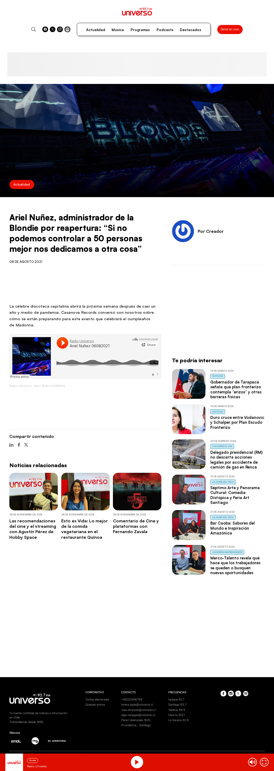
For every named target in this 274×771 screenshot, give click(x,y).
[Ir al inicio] (137, 12)
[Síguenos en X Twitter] (53, 29)
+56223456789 (131, 699)
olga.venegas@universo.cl (138, 715)
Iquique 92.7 (176, 699)
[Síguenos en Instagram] (60, 29)
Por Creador (211, 231)
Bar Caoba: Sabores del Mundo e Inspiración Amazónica (232, 528)
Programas (140, 30)
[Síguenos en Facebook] (45, 29)
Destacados (190, 30)
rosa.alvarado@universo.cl (138, 710)
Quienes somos (95, 704)
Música (118, 30)
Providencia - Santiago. (136, 725)
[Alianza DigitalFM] (35, 740)
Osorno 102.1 (176, 715)
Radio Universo (20, 385)
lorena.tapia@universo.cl (137, 704)
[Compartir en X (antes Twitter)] (26, 445)
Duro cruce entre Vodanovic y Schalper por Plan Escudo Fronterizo (237, 422)
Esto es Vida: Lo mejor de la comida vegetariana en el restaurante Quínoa (84, 529)
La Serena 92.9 (178, 720)
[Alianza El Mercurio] (57, 741)
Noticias (217, 375)
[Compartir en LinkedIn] (11, 445)
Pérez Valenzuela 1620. (136, 720)
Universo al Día (222, 446)
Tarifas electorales (97, 699)
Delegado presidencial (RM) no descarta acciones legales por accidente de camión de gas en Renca (236, 460)
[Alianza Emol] (15, 741)
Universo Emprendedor (227, 552)
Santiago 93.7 (177, 704)
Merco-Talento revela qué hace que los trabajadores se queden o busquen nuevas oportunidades (235, 565)
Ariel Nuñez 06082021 (50, 385)
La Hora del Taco (223, 481)
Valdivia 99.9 (176, 710)
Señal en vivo (230, 29)
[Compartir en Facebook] (19, 445)
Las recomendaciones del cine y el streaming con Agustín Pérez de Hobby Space (32, 529)
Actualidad (95, 30)
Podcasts (165, 30)
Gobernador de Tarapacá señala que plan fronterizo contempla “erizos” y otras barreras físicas (235, 389)
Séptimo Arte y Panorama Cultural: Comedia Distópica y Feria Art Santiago (235, 495)
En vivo (32, 760)
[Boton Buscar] (33, 29)
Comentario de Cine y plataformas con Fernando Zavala (136, 526)
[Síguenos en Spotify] (67, 29)
